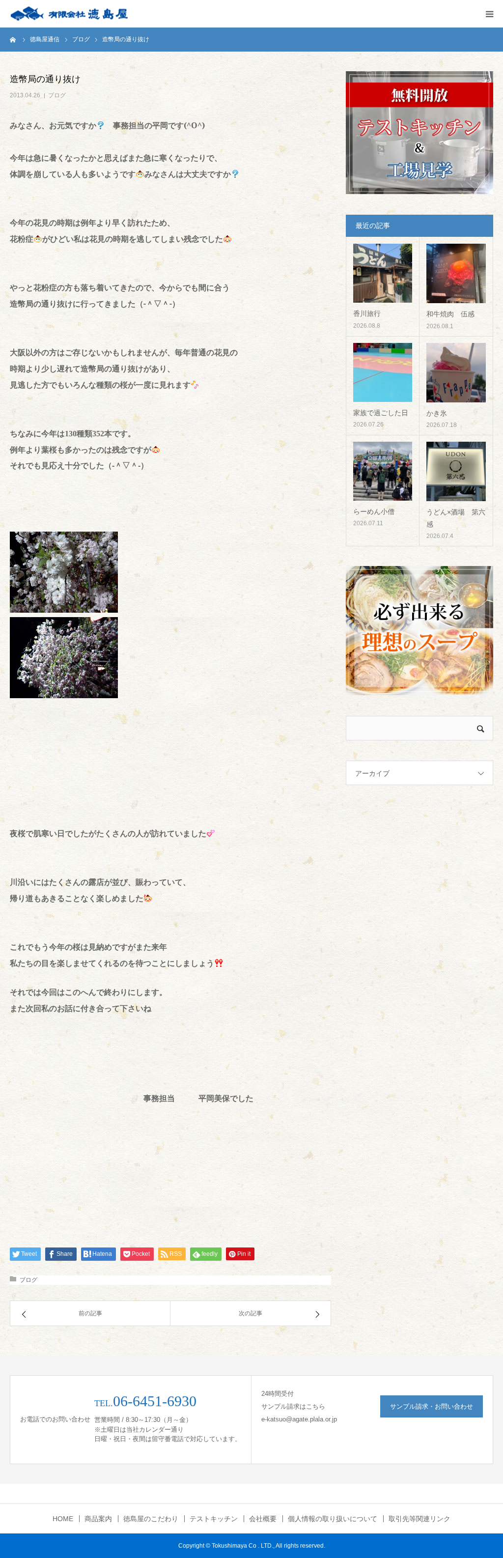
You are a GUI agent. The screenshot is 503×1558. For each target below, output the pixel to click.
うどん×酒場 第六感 (455, 518)
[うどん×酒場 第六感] (456, 471)
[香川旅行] (382, 273)
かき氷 (436, 413)
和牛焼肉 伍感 (450, 314)
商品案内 (98, 1518)
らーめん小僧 (373, 511)
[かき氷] (456, 372)
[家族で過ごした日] (382, 372)
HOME (63, 1518)
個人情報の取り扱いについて (332, 1518)
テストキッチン (214, 1518)
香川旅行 (367, 313)
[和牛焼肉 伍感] (456, 273)
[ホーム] (13, 39)
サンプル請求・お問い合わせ (431, 1406)
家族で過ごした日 (380, 413)
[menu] (489, 14)
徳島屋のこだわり (150, 1518)
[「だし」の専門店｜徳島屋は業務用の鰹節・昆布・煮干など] (69, 14)
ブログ (57, 95)
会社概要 (263, 1518)
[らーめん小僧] (382, 471)
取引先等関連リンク (419, 1518)
